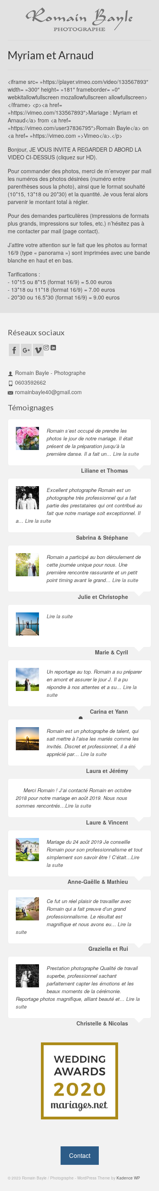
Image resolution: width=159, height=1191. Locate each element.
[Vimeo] (38, 350)
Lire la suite (126, 453)
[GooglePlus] (26, 350)
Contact (79, 1155)
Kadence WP (128, 1178)
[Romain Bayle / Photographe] (79, 19)
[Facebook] (14, 350)
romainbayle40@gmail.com (48, 392)
